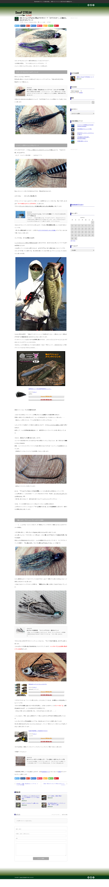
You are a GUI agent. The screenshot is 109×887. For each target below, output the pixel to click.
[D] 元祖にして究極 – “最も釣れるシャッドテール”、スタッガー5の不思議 (45, 89)
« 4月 (71, 240)
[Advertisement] (82, 43)
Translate (81, 92)
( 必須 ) (18, 829)
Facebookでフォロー (77, 204)
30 (72, 238)
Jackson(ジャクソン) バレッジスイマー (38, 684)
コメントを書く (42, 22)
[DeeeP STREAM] (24, 16)
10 (75, 228)
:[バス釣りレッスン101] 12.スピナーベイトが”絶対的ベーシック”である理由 (31, 797)
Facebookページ (45, 771)
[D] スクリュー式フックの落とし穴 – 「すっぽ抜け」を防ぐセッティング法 (46, 759)
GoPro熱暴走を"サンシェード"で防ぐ (84, 128)
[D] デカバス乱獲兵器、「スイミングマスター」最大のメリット (43, 630)
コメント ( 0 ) (64, 814)
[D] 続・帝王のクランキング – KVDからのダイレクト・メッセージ (54, 784)
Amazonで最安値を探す (46, 396)
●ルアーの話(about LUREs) (31, 22)
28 (89, 235)
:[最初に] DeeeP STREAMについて (85, 77)
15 (92, 228)
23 (72, 235)
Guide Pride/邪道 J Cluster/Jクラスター (38, 730)
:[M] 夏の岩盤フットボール (82, 141)
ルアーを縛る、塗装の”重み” (55, 796)
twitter (59, 771)
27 (85, 235)
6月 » (74, 240)
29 (92, 235)
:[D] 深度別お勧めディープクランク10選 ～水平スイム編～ (56, 804)
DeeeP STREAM (23, 877)
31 (75, 238)
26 (82, 235)
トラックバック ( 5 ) (55, 814)
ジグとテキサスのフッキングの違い (47, 230)
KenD (49, 22)
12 (82, 228)
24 (75, 235)
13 (85, 228)
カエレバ (35, 687)
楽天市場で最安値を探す (46, 399)
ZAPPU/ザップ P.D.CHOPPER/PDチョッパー (40, 388)
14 (89, 228)
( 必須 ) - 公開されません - (23, 833)
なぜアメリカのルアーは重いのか (30, 803)
